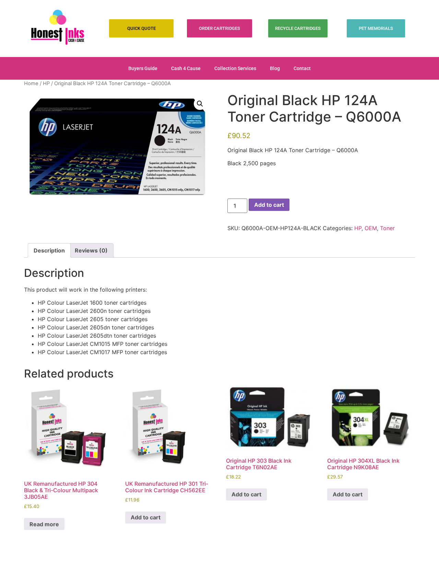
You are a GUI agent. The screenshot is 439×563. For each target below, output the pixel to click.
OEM (371, 228)
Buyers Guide (142, 68)
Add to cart (269, 204)
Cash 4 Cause (186, 68)
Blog (275, 68)
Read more (44, 524)
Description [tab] (49, 250)
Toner (387, 228)
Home (31, 83)
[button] (200, 104)
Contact (302, 68)
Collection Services (235, 68)
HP (46, 83)
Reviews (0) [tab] (91, 250)
